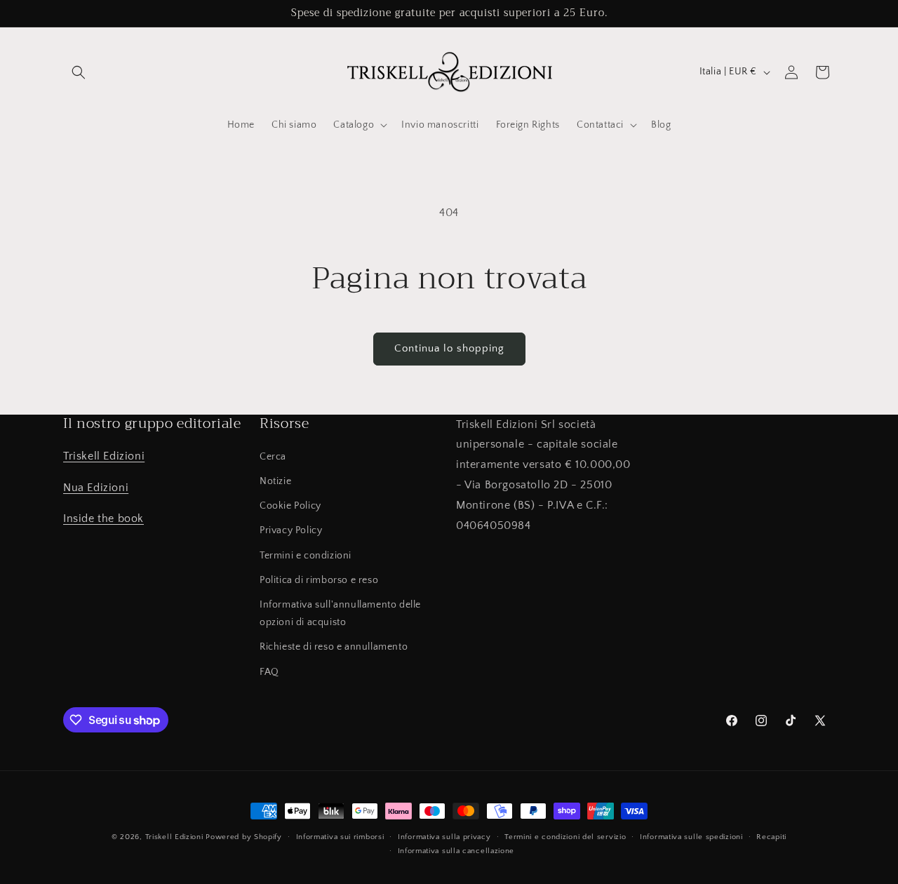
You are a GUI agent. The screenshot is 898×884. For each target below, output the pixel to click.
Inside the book (103, 519)
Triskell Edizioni (104, 456)
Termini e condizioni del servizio (565, 837)
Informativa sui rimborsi (340, 837)
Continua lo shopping (449, 348)
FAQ (269, 672)
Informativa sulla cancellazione (456, 851)
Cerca (273, 456)
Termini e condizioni (305, 555)
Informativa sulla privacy (444, 837)
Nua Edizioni (95, 487)
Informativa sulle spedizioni (691, 837)
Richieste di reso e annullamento (334, 647)
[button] (78, 72)
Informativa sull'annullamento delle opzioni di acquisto (340, 613)
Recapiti (771, 837)
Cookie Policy (290, 506)
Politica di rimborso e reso (319, 580)
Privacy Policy (291, 531)
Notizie (275, 482)
